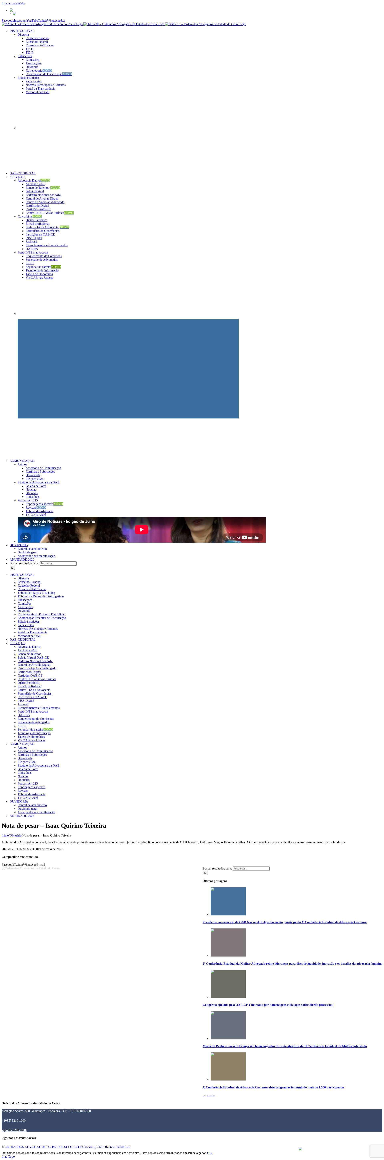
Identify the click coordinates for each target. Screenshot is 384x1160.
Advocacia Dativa (34, 180)
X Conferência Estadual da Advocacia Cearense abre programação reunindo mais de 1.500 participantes (273, 1087)
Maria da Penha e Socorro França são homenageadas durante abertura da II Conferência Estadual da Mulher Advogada (285, 1046)
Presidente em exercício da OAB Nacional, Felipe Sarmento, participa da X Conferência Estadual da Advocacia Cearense (285, 922)
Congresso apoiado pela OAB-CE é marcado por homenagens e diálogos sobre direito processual (268, 1004)
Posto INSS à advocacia (33, 252)
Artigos (22, 464)
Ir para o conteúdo (13, 3)
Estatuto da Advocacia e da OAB (39, 482)
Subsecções (25, 56)
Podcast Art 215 (28, 500)
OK (209, 1153)
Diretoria (23, 34)
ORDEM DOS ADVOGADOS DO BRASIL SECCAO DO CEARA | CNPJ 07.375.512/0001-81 (68, 1147)
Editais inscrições (28, 77)
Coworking (30, 216)
